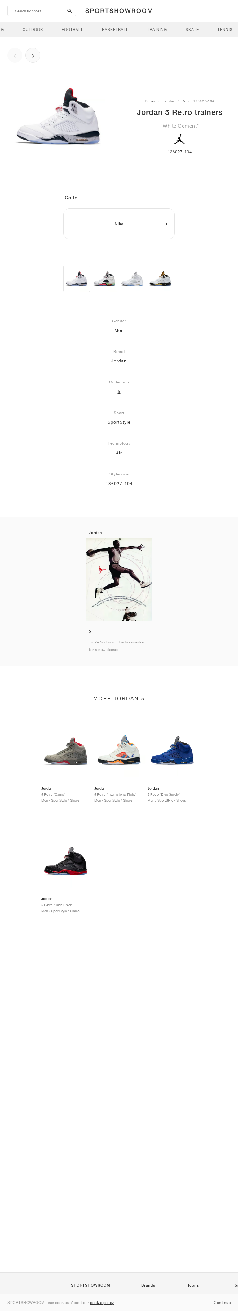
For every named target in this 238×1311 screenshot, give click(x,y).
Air (119, 452)
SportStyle (119, 422)
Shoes (150, 101)
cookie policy (102, 1302)
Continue (222, 1302)
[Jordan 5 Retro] (76, 279)
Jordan (169, 101)
